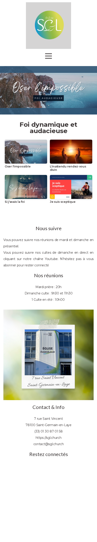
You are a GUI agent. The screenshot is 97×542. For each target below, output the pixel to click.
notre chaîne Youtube (40, 259)
